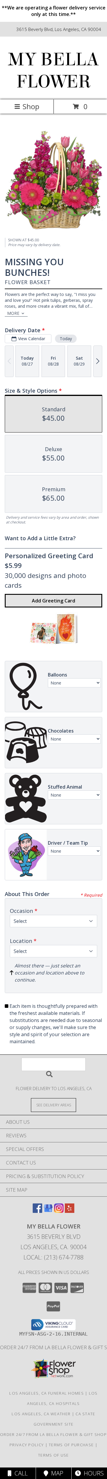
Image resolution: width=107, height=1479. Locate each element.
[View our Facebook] (37, 1211)
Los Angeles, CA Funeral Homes (46, 1393)
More (13, 313)
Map (55, 1473)
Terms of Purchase (71, 1444)
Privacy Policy (27, 1444)
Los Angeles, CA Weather (41, 1413)
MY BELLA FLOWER (53, 70)
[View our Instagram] (59, 1211)
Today (66, 338)
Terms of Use (53, 1455)
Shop (31, 106)
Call (20, 1473)
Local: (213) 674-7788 (53, 1257)
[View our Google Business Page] (48, 1211)
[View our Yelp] (69, 1211)
